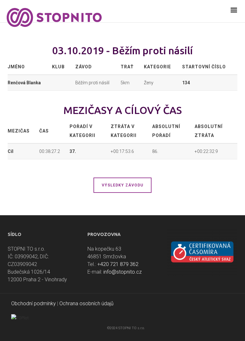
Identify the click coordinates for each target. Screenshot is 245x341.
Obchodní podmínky (33, 303)
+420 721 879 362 (117, 264)
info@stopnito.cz (122, 272)
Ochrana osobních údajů (86, 303)
